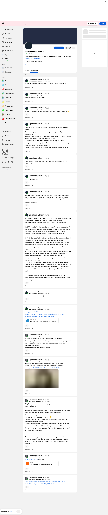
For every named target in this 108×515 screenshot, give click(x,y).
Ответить (27, 87)
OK (18, 511)
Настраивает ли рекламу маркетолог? (36, 95)
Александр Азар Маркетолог (36, 79)
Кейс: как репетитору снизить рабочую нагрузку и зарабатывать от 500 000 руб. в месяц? (36, 361)
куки (11, 511)
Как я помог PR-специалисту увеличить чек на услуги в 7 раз (36, 336)
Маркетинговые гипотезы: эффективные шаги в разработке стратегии (36, 193)
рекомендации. (6, 169)
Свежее (27, 75)
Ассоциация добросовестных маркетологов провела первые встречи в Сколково (36, 177)
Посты (27, 70)
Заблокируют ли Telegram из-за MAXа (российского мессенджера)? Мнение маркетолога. (36, 81)
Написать (93, 24)
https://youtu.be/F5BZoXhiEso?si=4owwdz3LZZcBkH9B (42, 368)
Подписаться (59, 48)
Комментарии (34, 70)
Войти (103, 24)
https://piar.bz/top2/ (31, 312)
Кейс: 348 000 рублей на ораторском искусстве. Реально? (36, 309)
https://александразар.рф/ (32, 58)
